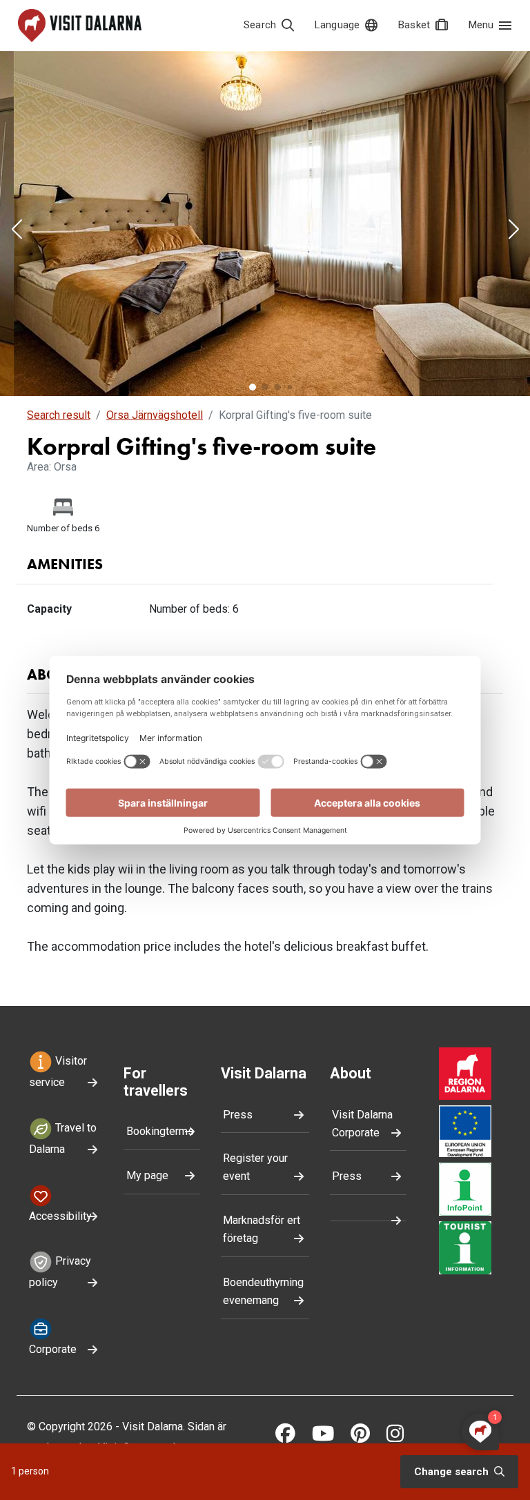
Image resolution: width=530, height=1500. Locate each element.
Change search (452, 1472)
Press (238, 1114)
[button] (16, 230)
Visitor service (58, 1071)
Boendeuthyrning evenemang (263, 1291)
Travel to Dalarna (63, 1138)
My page (147, 1175)
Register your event (255, 1167)
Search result (58, 415)
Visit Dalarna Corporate (362, 1123)
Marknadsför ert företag (261, 1229)
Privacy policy (60, 1272)
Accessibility (60, 1216)
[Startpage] (79, 25)
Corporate (53, 1349)
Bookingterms (160, 1131)
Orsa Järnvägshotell (154, 415)
